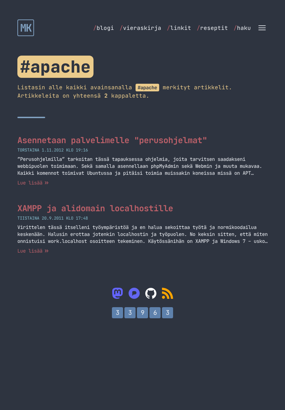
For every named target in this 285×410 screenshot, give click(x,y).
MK (26, 28)
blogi (103, 28)
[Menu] (262, 27)
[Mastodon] (117, 293)
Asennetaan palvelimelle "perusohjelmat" (112, 140)
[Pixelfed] (134, 293)
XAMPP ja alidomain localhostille (95, 208)
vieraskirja (140, 28)
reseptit (212, 28)
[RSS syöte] (167, 293)
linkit (179, 28)
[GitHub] (150, 293)
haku (242, 28)
